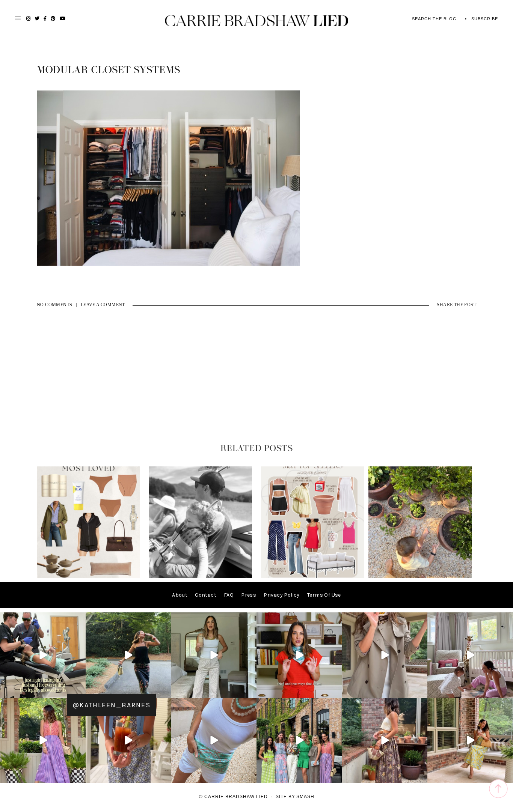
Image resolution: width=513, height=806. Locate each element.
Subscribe (484, 19)
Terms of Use (324, 595)
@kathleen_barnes (111, 705)
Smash (305, 796)
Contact (205, 595)
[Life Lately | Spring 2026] (420, 576)
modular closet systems (108, 70)
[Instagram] (79, 691)
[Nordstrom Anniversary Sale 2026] (88, 576)
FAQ (229, 595)
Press (248, 595)
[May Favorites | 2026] (312, 576)
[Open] (43, 655)
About (179, 595)
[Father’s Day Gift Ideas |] (200, 576)
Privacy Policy (282, 595)
